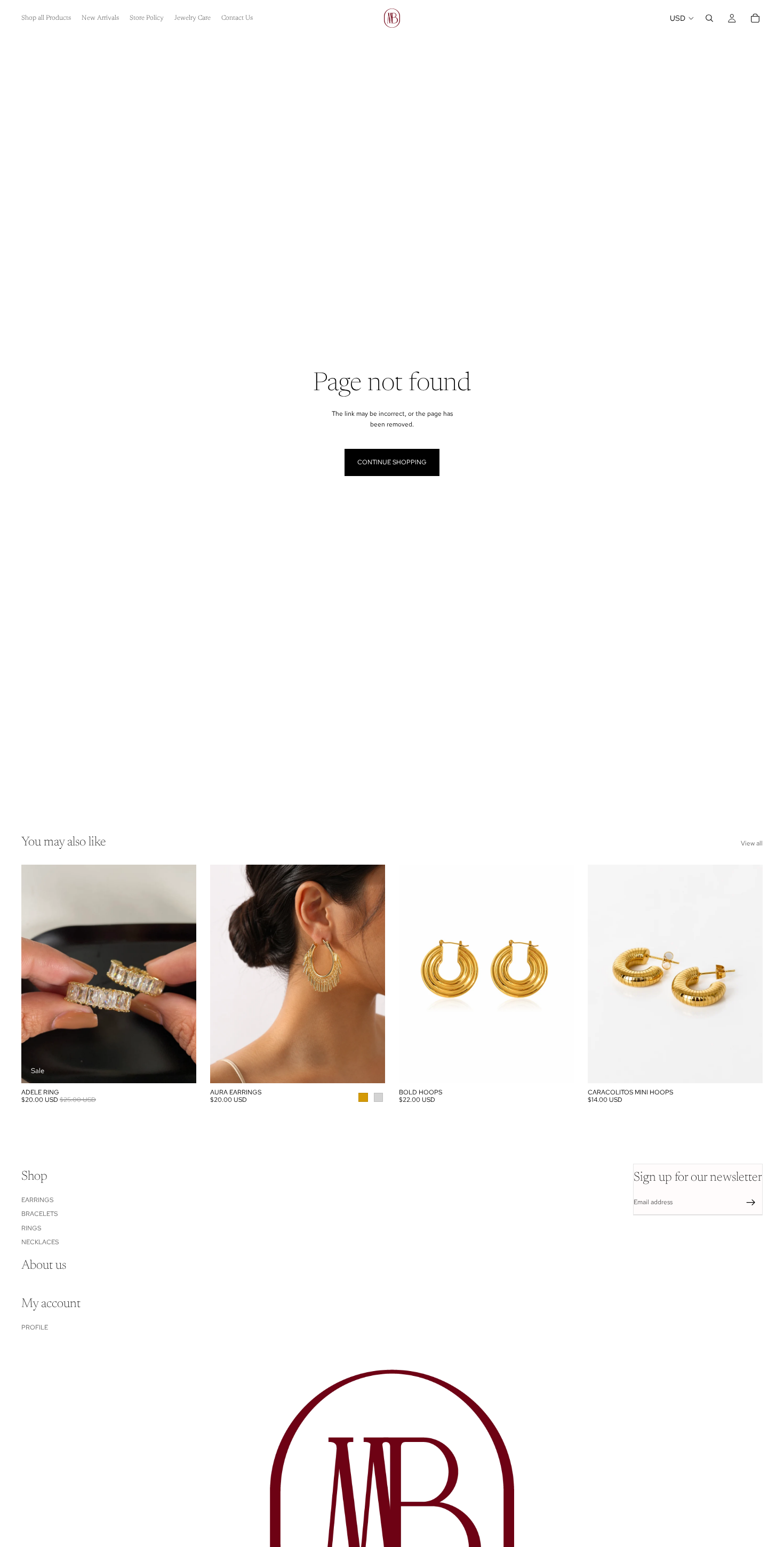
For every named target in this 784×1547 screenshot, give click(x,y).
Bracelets (39, 1214)
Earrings (37, 1200)
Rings (31, 1227)
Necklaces (40, 1242)
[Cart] (755, 18)
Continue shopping (392, 462)
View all (752, 843)
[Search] (709, 18)
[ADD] (179, 1066)
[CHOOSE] (368, 1066)
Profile (34, 1327)
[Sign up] (751, 1202)
